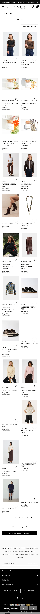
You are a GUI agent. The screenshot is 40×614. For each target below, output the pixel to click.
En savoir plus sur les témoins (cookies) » (20, 612)
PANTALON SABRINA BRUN (9, 185)
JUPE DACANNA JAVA (9, 471)
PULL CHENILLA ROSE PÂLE (28, 391)
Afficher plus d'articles (19, 533)
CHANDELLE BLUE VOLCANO (8, 145)
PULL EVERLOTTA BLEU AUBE (10, 425)
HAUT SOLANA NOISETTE (29, 502)
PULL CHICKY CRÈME (9, 390)
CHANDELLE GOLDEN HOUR (28, 104)
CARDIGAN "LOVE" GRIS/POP (8, 268)
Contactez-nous (10, 591)
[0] (36, 7)
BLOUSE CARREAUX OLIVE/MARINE (8, 310)
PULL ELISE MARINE (9, 509)
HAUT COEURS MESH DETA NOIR (9, 64)
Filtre (20, 19)
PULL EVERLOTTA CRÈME (27, 432)
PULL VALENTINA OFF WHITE (28, 465)
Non (33, 608)
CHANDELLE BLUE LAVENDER (27, 145)
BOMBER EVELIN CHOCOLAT (26, 185)
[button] (3, 7)
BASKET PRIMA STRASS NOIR (28, 308)
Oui (24, 608)
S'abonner (32, 563)
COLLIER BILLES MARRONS (26, 225)
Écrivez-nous (29, 591)
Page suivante (31, 517)
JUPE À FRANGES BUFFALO (26, 268)
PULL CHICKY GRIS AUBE (29, 343)
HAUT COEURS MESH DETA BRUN (28, 64)
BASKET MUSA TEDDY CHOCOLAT (9, 351)
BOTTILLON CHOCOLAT (10, 224)
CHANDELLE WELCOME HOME (10, 104)
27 (27, 517)
